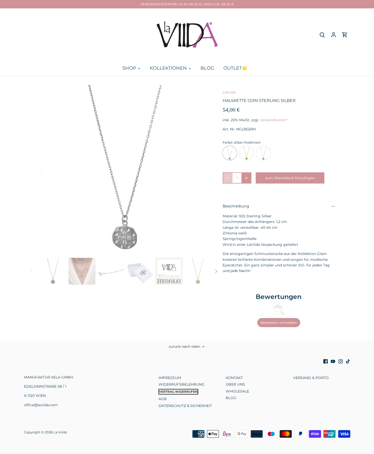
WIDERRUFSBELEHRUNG (182, 384)
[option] (124, 170)
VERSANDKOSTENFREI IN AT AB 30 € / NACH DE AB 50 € (187, 4)
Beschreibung (236, 206)
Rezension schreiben (279, 322)
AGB (163, 399)
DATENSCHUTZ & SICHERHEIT (185, 405)
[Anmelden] (333, 35)
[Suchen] (322, 35)
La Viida (60, 432)
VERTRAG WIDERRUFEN (178, 392)
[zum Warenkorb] (345, 35)
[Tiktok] (348, 361)
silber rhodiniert (230, 153)
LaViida (229, 92)
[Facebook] (325, 361)
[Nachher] (202, 170)
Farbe (227, 142)
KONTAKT (234, 377)
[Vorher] (47, 170)
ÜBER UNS (235, 384)
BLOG (231, 398)
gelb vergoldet (246, 153)
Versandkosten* (273, 120)
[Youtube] (333, 361)
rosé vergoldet (263, 153)
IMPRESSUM (170, 377)
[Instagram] (340, 361)
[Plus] (246, 178)
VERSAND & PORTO (311, 377)
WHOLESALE (237, 391)
